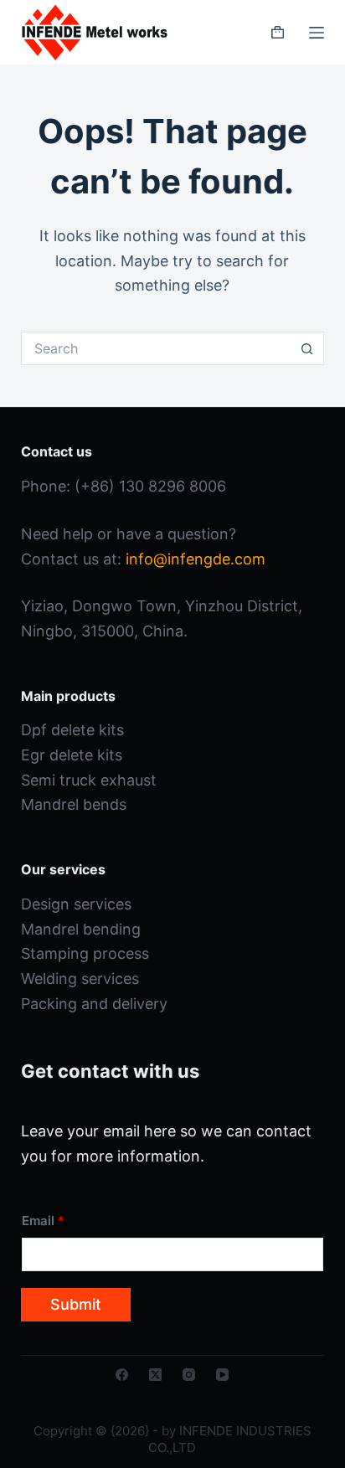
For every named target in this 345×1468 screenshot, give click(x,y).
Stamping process (85, 953)
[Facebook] (122, 1374)
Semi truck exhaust (89, 780)
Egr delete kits (71, 755)
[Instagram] (189, 1374)
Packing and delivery (94, 1003)
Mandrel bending (81, 929)
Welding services (80, 978)
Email (43, 1220)
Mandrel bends (73, 804)
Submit (75, 1304)
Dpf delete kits (72, 730)
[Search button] (307, 348)
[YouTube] (222, 1374)
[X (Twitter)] (155, 1374)
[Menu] (316, 32)
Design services (76, 904)
